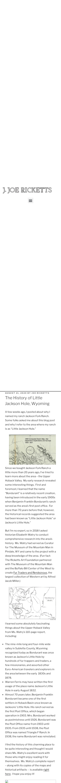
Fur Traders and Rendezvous (30, 572)
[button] (30, 200)
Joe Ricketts (40, 393)
